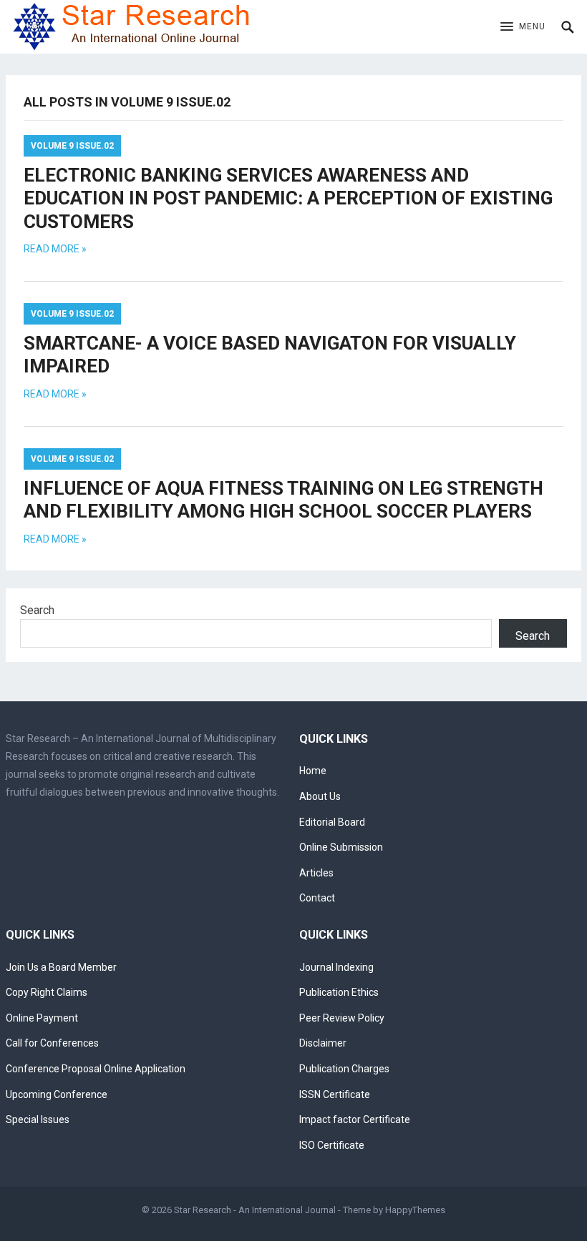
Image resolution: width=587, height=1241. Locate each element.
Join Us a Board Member (61, 967)
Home (312, 770)
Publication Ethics (339, 992)
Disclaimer (322, 1043)
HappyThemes (415, 1210)
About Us (320, 796)
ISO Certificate (331, 1145)
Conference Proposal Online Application (95, 1068)
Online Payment (42, 1018)
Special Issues (37, 1119)
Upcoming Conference (56, 1094)
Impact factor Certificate (354, 1119)
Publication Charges (344, 1068)
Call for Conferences (52, 1043)
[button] (522, 27)
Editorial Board (332, 822)
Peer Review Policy (341, 1018)
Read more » (55, 248)
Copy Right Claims (46, 992)
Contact (317, 898)
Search (37, 610)
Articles (316, 873)
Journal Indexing (336, 967)
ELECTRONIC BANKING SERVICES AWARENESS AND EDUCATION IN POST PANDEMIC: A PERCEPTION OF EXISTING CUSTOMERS (288, 198)
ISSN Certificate (334, 1094)
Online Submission (341, 847)
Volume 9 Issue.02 (72, 146)
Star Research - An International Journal (255, 1210)
